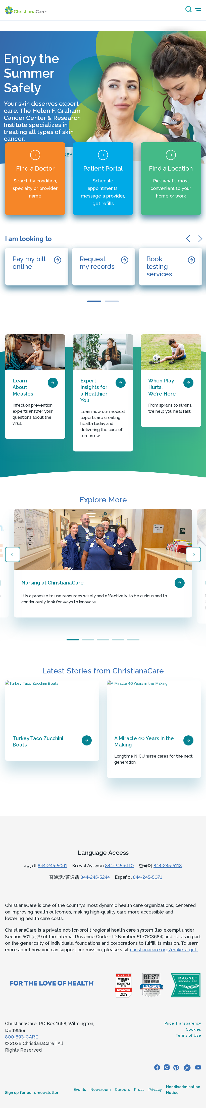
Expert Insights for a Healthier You (94, 390)
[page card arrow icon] (53, 383)
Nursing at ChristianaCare (52, 583)
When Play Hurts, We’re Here (162, 387)
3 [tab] (103, 639)
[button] (189, 239)
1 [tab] (73, 639)
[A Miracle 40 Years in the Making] (154, 704)
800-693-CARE (21, 1036)
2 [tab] (88, 639)
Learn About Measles (23, 387)
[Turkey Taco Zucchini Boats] (52, 704)
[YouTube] (198, 1067)
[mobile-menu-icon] (198, 9)
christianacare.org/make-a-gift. (164, 949)
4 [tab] (118, 639)
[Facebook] (157, 1067)
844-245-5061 (52, 865)
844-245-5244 (95, 877)
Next (193, 554)
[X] (187, 1067)
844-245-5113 (167, 865)
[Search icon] (187, 11)
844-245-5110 (119, 865)
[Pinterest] (176, 1067)
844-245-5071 (147, 877)
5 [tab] (133, 639)
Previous (12, 554)
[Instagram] (167, 1067)
